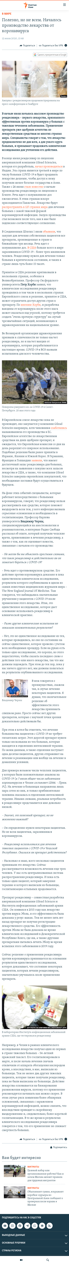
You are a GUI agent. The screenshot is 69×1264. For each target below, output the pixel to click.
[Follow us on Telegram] (27, 1226)
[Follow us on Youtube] (5, 1226)
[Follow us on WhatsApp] (35, 1226)
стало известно (34, 187)
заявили (36, 460)
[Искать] (47, 1260)
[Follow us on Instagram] (12, 1226)
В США (31, 247)
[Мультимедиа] (21, 1260)
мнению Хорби (31, 305)
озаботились (59, 428)
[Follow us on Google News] (42, 1226)
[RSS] (50, 1226)
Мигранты (33, 1167)
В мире (6, 14)
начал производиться (49, 166)
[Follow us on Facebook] (20, 1226)
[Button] (27, 46)
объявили (49, 231)
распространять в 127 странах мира (25, 207)
